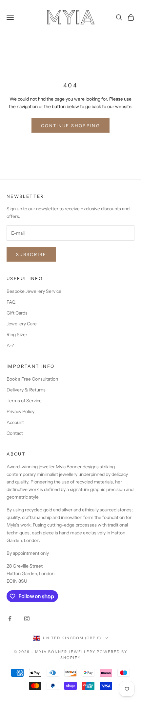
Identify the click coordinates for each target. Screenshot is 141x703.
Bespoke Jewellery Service (34, 291)
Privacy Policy (20, 411)
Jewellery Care (22, 324)
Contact (15, 433)
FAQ (11, 302)
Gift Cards (17, 313)
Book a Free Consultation (32, 379)
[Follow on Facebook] (10, 618)
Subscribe (31, 254)
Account (15, 422)
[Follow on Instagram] (27, 618)
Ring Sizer (17, 335)
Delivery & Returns (26, 390)
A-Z (10, 345)
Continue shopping (70, 125)
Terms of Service (24, 401)
